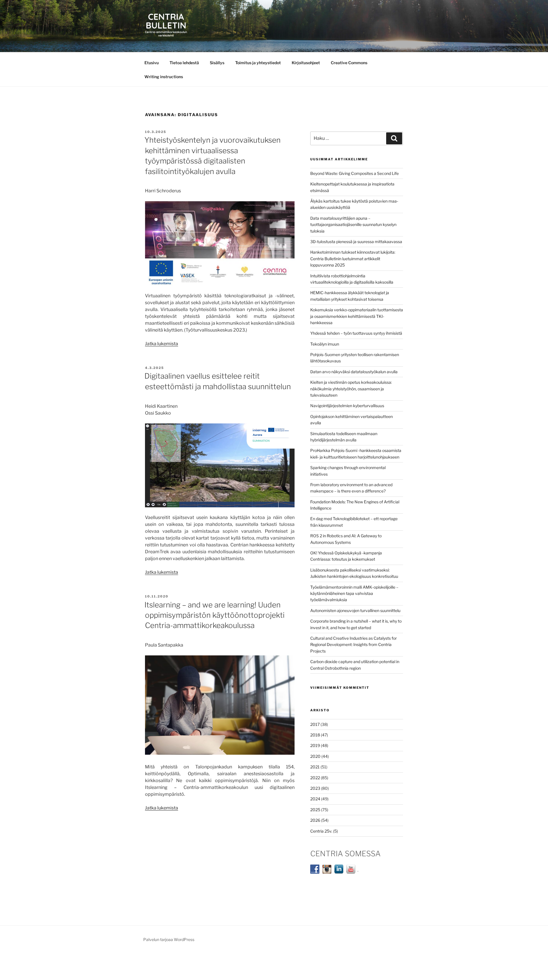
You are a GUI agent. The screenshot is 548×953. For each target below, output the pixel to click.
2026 (315, 820)
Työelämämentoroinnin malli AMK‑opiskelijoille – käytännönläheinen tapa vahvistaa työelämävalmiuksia (354, 593)
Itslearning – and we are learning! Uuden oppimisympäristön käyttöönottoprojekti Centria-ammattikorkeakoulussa (214, 615)
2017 (315, 724)
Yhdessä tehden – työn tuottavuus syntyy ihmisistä (356, 333)
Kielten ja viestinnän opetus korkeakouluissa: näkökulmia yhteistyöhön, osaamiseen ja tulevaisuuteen (351, 388)
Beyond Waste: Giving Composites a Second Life (354, 173)
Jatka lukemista (161, 343)
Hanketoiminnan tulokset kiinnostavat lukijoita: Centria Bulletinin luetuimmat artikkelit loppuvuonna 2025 (352, 258)
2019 (315, 745)
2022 (315, 777)
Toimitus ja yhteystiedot (258, 62)
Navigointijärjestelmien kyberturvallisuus (347, 405)
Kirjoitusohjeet (306, 62)
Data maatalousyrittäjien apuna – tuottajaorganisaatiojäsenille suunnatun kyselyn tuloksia (353, 224)
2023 (315, 788)
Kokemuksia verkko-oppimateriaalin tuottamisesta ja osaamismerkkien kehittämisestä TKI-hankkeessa (356, 316)
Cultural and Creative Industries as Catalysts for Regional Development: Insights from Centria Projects (353, 644)
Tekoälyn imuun (324, 344)
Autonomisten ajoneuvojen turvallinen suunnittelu (355, 610)
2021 (315, 766)
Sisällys (217, 62)
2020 (315, 756)
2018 (315, 734)
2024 (315, 798)
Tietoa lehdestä (184, 62)
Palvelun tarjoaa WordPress (168, 939)
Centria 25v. (321, 831)
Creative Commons (349, 62)
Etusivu (151, 62)
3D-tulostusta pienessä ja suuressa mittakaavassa (356, 241)
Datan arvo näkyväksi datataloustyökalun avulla (354, 371)
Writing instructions (163, 76)
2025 (315, 809)
